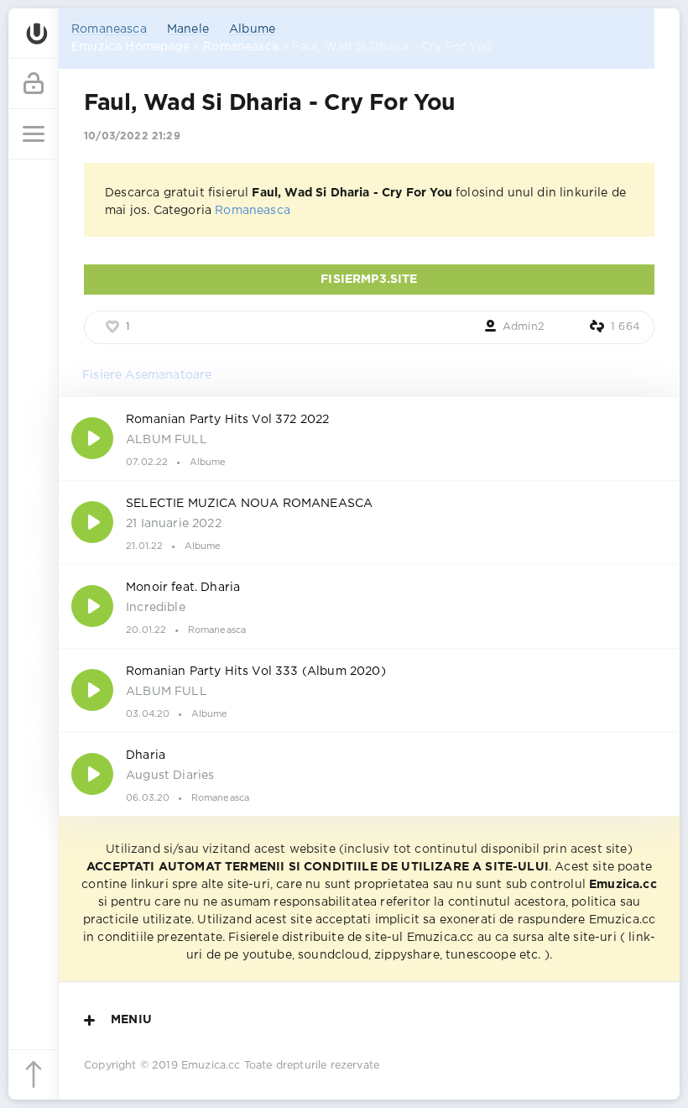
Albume (252, 29)
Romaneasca (109, 29)
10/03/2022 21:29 (132, 136)
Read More (369, 438)
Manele (188, 29)
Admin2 (524, 327)
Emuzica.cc (211, 1065)
